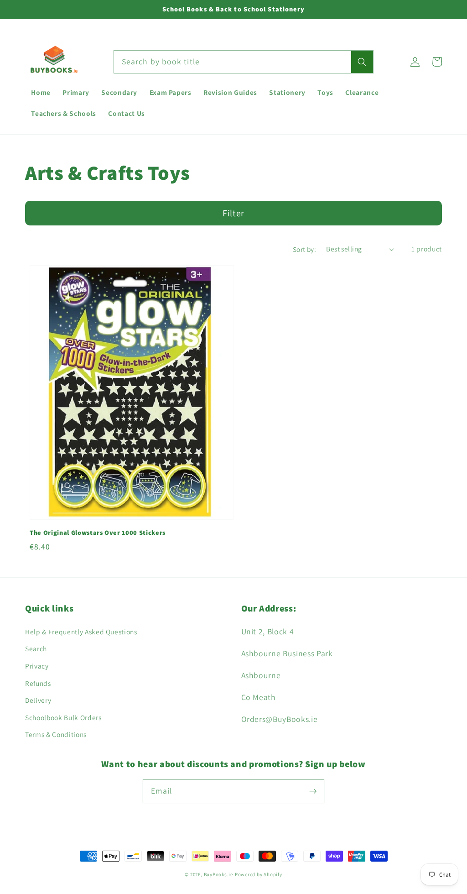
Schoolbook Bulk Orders (63, 717)
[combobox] (243, 62)
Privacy (37, 665)
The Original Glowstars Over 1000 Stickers (98, 532)
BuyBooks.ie (218, 874)
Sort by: (305, 249)
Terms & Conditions (56, 734)
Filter (233, 213)
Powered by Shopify (258, 874)
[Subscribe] (313, 791)
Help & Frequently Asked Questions (81, 631)
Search (36, 648)
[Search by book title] (362, 62)
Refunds (38, 683)
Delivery (38, 700)
